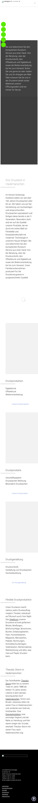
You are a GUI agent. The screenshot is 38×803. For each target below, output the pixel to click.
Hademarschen (12, 699)
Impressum (5, 792)
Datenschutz (6, 796)
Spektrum (14, 619)
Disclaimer (5, 794)
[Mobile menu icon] (35, 3)
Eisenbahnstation (13, 714)
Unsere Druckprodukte (20, 493)
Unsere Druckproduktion (20, 404)
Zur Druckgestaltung (19, 583)
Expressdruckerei (7, 788)
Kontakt (4, 790)
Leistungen (5, 786)
